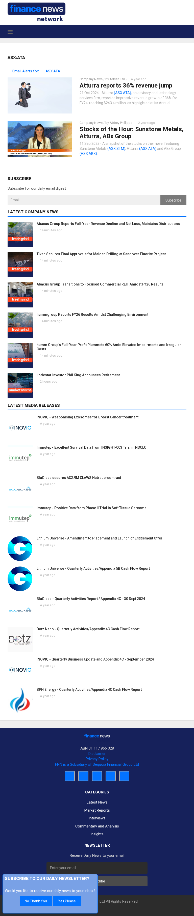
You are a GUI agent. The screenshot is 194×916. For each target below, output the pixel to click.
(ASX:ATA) (122, 93)
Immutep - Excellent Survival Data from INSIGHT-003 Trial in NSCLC (91, 447)
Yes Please (67, 901)
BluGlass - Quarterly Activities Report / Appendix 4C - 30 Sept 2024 (91, 599)
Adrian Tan (117, 79)
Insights (97, 834)
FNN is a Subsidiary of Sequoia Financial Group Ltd (97, 764)
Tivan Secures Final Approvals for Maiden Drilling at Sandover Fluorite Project (101, 254)
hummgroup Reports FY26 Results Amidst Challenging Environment (92, 314)
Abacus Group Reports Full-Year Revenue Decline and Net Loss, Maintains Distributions (108, 224)
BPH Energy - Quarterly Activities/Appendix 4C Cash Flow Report (89, 690)
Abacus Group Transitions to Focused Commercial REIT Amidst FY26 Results (100, 284)
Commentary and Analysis (97, 826)
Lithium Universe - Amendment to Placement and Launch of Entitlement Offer (99, 538)
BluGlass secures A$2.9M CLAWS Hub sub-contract (79, 478)
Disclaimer (97, 753)
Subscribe (173, 200)
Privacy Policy (97, 759)
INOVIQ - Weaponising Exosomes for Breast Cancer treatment (87, 417)
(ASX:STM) (116, 149)
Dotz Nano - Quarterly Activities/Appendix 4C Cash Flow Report (88, 629)
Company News (91, 79)
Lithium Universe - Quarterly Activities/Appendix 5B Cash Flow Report (93, 568)
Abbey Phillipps (121, 123)
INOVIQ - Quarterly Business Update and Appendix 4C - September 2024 (95, 659)
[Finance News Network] (36, 12)
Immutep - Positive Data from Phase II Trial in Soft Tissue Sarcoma (92, 508)
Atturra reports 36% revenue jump (126, 85)
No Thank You (36, 901)
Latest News (97, 802)
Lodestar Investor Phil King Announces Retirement (78, 375)
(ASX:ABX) (88, 154)
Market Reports (97, 810)
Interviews (97, 818)
